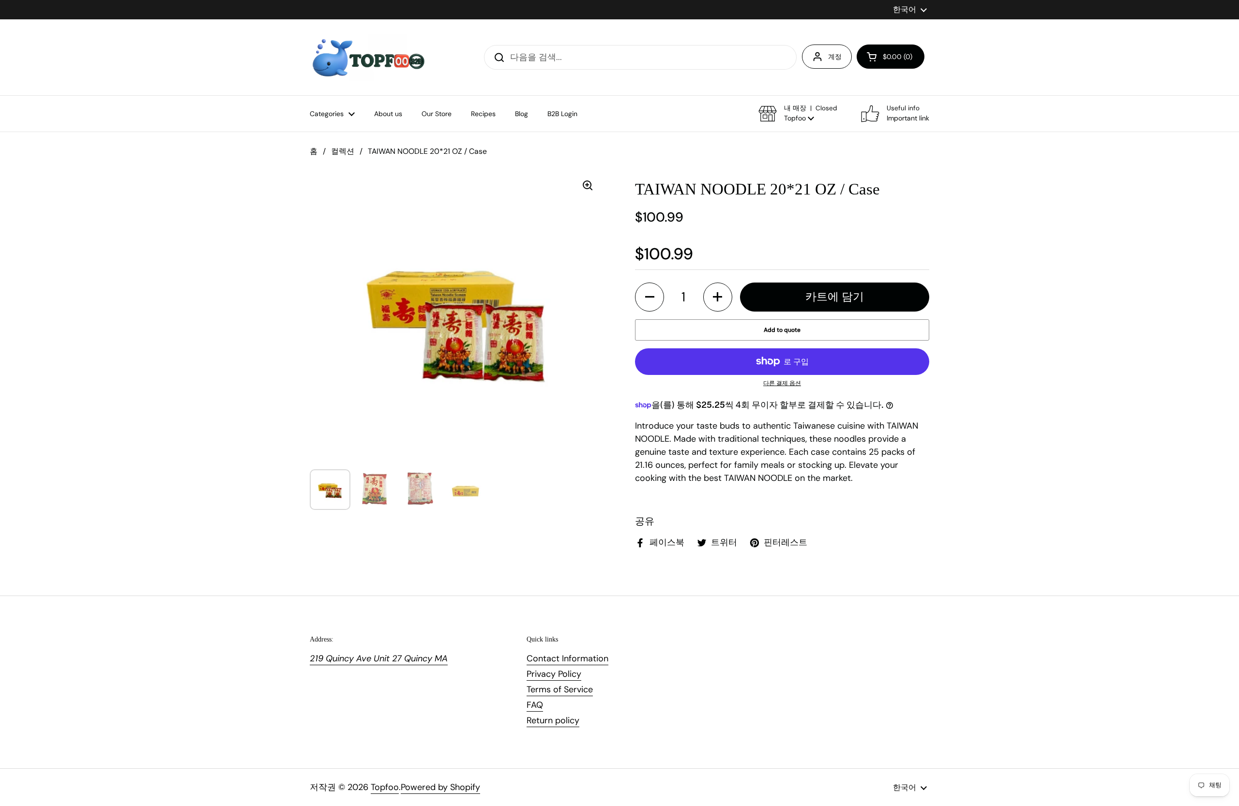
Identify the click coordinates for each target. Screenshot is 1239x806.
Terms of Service (560, 689)
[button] (890, 57)
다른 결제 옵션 (782, 383)
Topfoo (385, 787)
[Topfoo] (367, 57)
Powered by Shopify (440, 787)
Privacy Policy (554, 674)
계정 (835, 56)
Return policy (553, 720)
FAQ (535, 705)
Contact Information (567, 658)
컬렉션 (342, 151)
